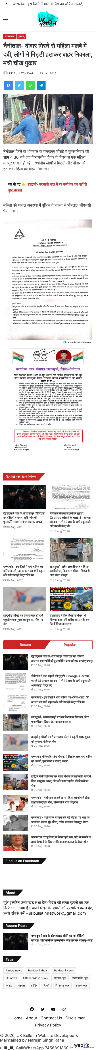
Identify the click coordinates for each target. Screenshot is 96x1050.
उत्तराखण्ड (9, 36)
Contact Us (51, 1018)
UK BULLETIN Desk (21, 73)
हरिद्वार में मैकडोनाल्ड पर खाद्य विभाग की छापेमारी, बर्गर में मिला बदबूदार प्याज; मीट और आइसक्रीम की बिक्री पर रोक (61, 780)
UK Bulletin (27, 1035)
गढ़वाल (21, 985)
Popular (70, 645)
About (31, 1018)
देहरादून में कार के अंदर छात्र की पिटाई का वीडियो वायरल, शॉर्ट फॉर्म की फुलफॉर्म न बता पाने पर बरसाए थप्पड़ (24, 517)
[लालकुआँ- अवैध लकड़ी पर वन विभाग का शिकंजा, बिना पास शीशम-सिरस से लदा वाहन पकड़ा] (71, 550)
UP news (11, 978)
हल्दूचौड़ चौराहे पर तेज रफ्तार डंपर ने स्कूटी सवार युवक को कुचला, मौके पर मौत (23, 619)
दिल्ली (46, 985)
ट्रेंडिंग (34, 985)
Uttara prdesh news (35, 978)
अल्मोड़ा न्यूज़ (60, 978)
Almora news (14, 970)
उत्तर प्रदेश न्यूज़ (80, 978)
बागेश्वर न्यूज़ (81, 985)
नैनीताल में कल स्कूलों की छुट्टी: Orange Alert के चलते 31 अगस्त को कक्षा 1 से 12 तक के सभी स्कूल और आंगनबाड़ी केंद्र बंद (61, 680)
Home (17, 1018)
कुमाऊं (9, 985)
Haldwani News (64, 970)
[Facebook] (8, 85)
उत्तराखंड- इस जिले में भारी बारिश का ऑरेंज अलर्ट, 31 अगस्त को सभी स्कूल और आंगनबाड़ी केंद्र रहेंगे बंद (23, 571)
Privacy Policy (48, 1025)
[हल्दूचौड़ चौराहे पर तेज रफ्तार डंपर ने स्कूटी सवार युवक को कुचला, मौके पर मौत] (24, 599)
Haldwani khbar (38, 970)
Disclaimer (75, 1018)
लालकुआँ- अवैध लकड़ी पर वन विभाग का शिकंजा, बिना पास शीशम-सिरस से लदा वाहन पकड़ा (70, 571)
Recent (25, 645)
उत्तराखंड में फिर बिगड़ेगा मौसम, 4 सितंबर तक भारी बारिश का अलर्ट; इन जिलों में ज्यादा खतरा (69, 619)
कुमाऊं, (21, 36)
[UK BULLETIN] (48, 19)
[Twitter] (19, 85)
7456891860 (57, 1047)
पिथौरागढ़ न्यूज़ (62, 985)
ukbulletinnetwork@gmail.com (57, 913)
